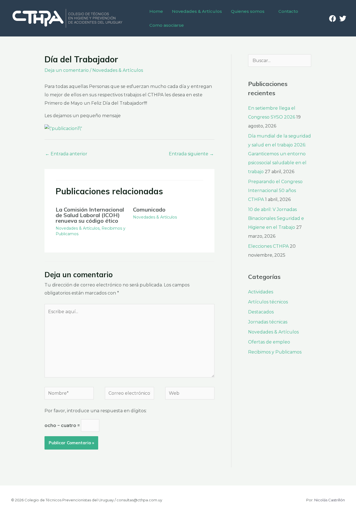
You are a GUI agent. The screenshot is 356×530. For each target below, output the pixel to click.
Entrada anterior (66, 153)
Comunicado (149, 209)
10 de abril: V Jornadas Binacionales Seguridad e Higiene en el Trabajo (276, 218)
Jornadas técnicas (267, 322)
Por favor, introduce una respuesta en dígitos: (95, 410)
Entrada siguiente (191, 153)
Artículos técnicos (268, 302)
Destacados (261, 312)
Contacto (288, 11)
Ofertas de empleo (269, 342)
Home (156, 11)
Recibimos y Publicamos (274, 352)
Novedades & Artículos (197, 11)
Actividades (260, 292)
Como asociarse (166, 25)
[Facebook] (332, 18)
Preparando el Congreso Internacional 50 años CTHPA (275, 190)
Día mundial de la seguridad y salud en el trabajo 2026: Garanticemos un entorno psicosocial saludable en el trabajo (279, 153)
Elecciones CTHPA (268, 246)
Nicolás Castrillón (329, 500)
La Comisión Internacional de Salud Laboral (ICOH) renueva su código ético (90, 215)
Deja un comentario (66, 70)
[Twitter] (342, 18)
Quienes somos (247, 11)
